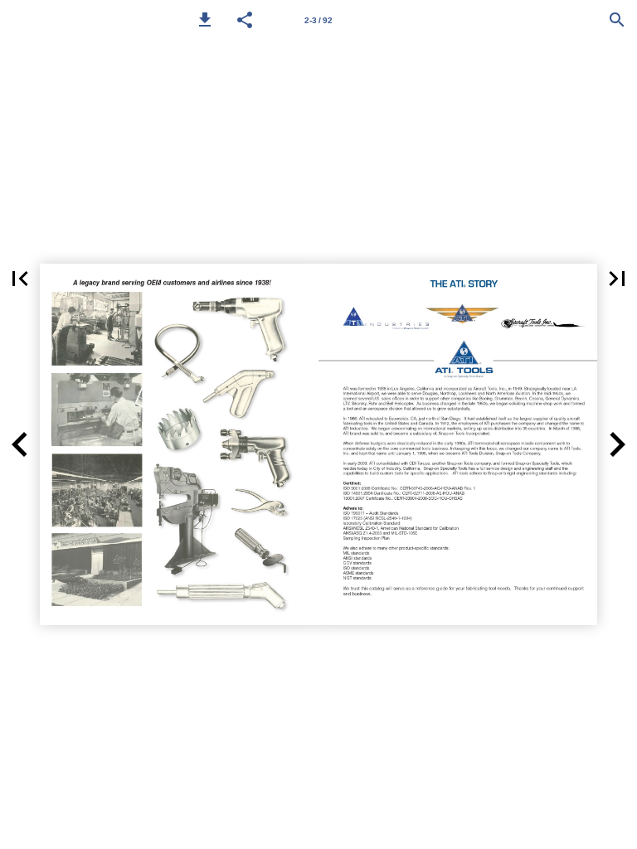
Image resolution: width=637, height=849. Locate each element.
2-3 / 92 (318, 20)
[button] (205, 20)
